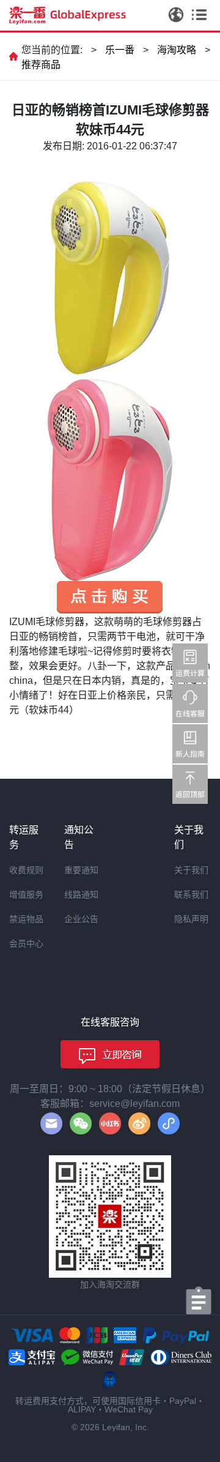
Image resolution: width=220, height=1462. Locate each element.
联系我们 (191, 894)
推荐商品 (41, 64)
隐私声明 (191, 919)
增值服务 (26, 894)
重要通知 (81, 870)
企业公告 (81, 919)
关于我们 (191, 870)
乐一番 (119, 50)
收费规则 (26, 870)
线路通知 (81, 894)
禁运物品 (26, 919)
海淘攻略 (176, 50)
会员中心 (26, 943)
